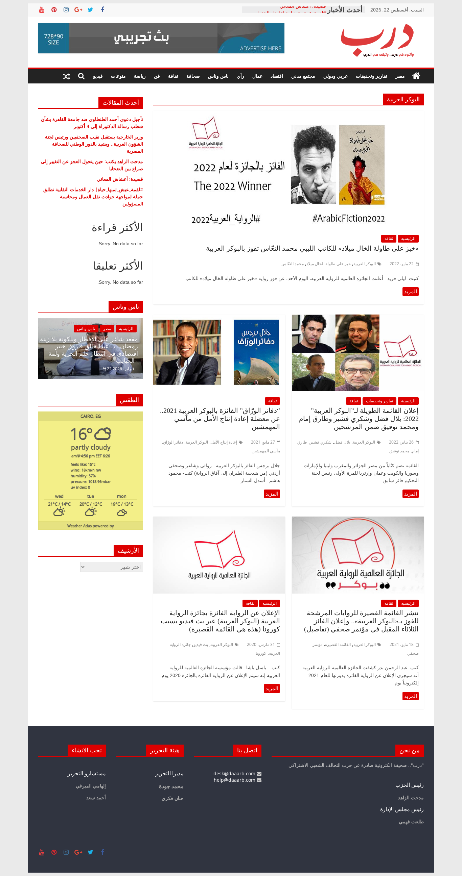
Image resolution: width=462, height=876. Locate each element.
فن (157, 76)
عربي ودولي (335, 76)
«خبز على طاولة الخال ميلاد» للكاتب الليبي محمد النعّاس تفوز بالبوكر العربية (312, 248)
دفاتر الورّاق (173, 442)
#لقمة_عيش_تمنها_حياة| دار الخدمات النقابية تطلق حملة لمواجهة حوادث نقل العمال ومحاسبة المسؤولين (93, 196)
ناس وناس (218, 76)
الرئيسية (408, 238)
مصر (400, 76)
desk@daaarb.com (235, 773)
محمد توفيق (399, 451)
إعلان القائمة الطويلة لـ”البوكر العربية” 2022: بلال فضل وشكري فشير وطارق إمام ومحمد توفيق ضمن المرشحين (359, 418)
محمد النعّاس (292, 264)
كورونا (261, 653)
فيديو (98, 76)
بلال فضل (342, 442)
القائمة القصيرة (338, 644)
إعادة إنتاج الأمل (224, 442)
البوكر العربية (364, 264)
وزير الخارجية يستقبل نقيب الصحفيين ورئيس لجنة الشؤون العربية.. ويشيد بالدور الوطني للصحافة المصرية (94, 143)
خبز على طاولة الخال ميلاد (328, 264)
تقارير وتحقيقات (371, 76)
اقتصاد (277, 76)
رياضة (140, 76)
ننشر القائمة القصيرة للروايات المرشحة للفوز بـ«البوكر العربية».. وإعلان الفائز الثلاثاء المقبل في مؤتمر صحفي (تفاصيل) (361, 621)
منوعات (118, 76)
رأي (240, 76)
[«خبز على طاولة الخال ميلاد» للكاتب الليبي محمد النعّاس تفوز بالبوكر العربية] (288, 114)
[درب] (416, 76)
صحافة (193, 76)
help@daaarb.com (235, 780)
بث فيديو (200, 644)
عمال (257, 76)
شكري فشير (320, 442)
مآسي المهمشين (266, 451)
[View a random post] (66, 76)
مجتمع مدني (303, 76)
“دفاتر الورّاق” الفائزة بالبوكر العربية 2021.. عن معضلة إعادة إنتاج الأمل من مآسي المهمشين (220, 418)
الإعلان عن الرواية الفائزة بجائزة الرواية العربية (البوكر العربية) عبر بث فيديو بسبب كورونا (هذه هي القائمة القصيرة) (220, 621)
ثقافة (173, 76)
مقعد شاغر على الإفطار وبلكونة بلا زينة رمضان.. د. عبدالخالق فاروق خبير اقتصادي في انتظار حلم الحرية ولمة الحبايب (89, 350)
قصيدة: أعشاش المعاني (303, 9)
